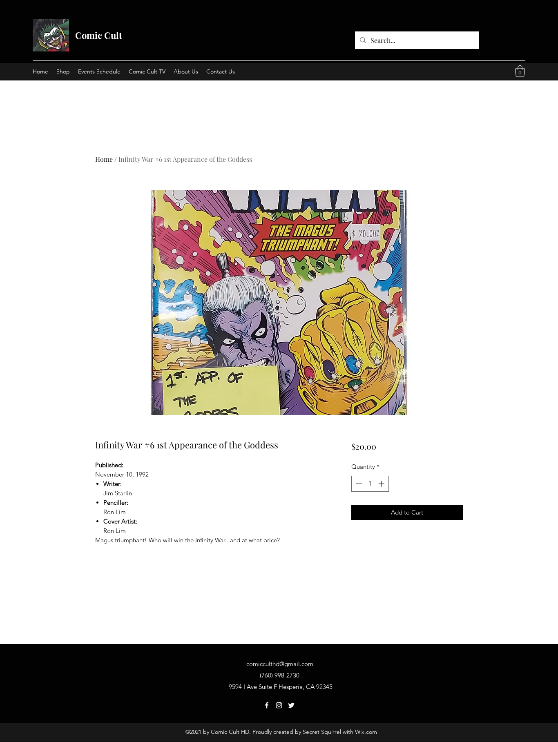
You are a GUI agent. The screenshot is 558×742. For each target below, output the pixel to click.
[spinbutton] (370, 483)
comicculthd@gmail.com (279, 664)
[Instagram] (279, 705)
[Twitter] (291, 705)
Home (104, 159)
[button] (520, 71)
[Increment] (382, 483)
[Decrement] (358, 483)
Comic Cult (98, 35)
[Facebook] (267, 705)
